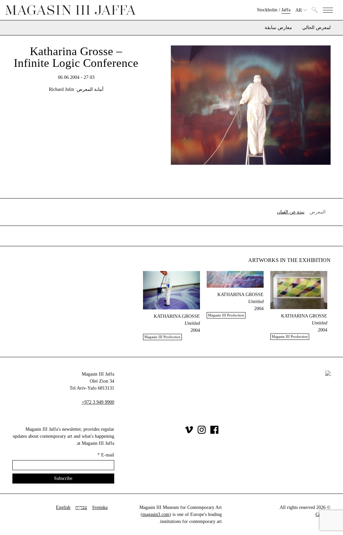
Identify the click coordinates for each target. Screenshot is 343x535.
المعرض (318, 212)
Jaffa (285, 9)
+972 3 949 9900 (98, 402)
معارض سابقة (278, 27)
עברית (81, 507)
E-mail (105, 454)
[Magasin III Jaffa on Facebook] (214, 432)
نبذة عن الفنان (290, 212)
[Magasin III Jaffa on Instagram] (202, 432)
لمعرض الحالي (316, 27)
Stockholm (267, 9)
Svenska (100, 507)
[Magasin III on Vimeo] (189, 432)
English (63, 507)
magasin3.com (155, 514)
